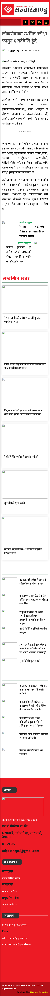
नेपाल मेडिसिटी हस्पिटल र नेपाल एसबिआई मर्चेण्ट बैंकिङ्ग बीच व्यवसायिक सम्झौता (32, 706)
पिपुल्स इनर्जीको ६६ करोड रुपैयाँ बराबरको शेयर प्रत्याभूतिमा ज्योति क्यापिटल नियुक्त (23, 413)
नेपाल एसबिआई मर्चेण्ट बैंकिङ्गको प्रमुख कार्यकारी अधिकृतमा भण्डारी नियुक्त (31, 722)
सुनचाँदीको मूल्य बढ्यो (14, 503)
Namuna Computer (39, 992)
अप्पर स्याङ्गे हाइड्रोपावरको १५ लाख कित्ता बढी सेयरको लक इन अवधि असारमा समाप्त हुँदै (32, 649)
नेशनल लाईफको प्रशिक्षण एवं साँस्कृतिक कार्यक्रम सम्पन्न (22, 320)
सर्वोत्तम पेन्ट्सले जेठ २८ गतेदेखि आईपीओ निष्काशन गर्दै (23, 551)
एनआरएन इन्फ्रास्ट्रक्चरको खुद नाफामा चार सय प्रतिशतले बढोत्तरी (33, 690)
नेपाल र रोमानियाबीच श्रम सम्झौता (31, 752)
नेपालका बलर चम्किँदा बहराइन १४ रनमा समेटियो (33, 736)
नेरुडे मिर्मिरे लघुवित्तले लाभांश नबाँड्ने (21, 457)
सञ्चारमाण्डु (13, 51)
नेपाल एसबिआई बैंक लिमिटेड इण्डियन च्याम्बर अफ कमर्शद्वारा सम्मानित (25, 366)
